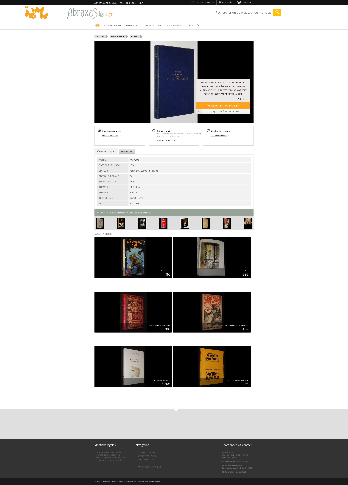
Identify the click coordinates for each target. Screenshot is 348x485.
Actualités (194, 25)
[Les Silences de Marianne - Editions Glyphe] (133, 366)
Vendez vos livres (154, 25)
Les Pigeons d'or (164, 271)
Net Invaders (154, 481)
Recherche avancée (112, 25)
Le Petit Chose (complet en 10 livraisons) (233, 325)
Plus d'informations (110, 135)
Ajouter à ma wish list (225, 111)
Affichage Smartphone (149, 467)
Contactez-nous (133, 25)
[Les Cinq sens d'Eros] (185, 223)
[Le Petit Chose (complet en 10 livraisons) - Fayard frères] (212, 312)
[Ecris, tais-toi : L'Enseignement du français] (163, 223)
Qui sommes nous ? (175, 25)
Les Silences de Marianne (160, 380)
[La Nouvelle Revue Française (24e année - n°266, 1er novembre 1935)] (206, 223)
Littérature (117, 36)
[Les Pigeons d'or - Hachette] (133, 257)
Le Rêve (245, 271)
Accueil (100, 36)
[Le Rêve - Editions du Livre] (211, 257)
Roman (135, 36)
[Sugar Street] (142, 223)
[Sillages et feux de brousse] (100, 223)
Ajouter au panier (225, 105)
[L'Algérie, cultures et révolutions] (121, 223)
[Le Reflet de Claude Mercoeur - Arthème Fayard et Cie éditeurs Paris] (212, 366)
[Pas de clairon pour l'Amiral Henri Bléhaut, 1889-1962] (227, 223)
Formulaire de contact (235, 472)
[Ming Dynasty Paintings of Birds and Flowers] (248, 221)
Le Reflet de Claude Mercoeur (237, 380)
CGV (140, 463)
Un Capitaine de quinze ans (159, 325)
